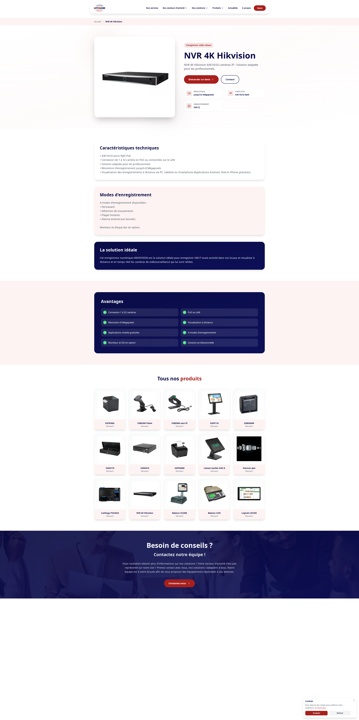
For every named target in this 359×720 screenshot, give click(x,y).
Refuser (340, 713)
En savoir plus (320, 708)
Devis (259, 8)
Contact (230, 79)
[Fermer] (354, 700)
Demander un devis (199, 79)
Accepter (316, 713)
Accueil (97, 21)
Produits (216, 8)
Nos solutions (198, 8)
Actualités (233, 8)
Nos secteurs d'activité (174, 8)
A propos (246, 8)
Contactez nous (177, 583)
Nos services (152, 8)
